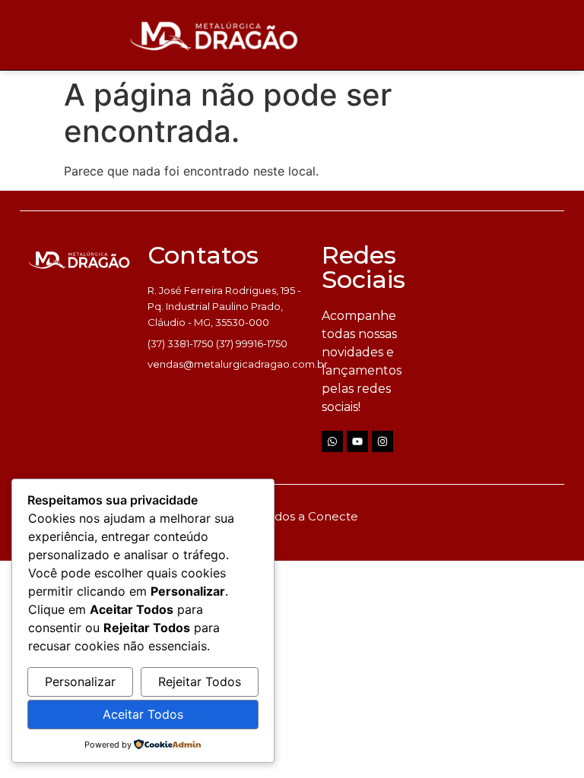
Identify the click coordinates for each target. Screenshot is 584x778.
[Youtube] (357, 441)
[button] (9, 70)
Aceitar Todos (143, 714)
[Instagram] (382, 441)
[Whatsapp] (332, 441)
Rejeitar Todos (199, 681)
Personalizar (80, 681)
